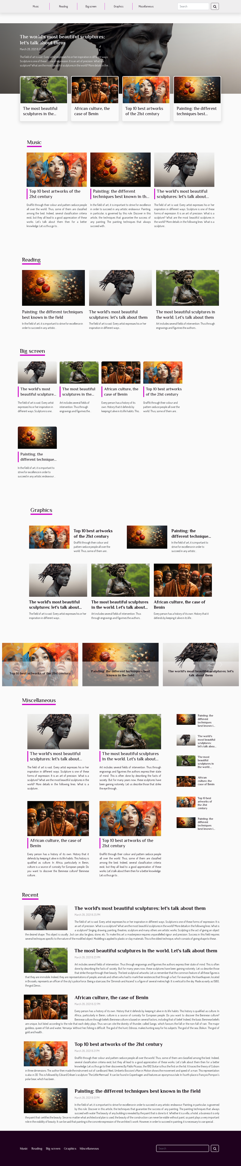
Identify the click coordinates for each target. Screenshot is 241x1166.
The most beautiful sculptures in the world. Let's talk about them (119, 607)
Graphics (118, 6)
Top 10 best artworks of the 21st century (40, 673)
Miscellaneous (146, 6)
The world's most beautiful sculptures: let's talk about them (182, 196)
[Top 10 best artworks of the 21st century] (146, 89)
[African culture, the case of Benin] (95, 89)
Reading (63, 6)
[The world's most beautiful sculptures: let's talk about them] (184, 169)
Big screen (91, 6)
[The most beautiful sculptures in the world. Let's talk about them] (43, 89)
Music (36, 6)
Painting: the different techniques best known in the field (197, 114)
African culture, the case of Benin (206, 781)
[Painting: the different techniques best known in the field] (197, 89)
